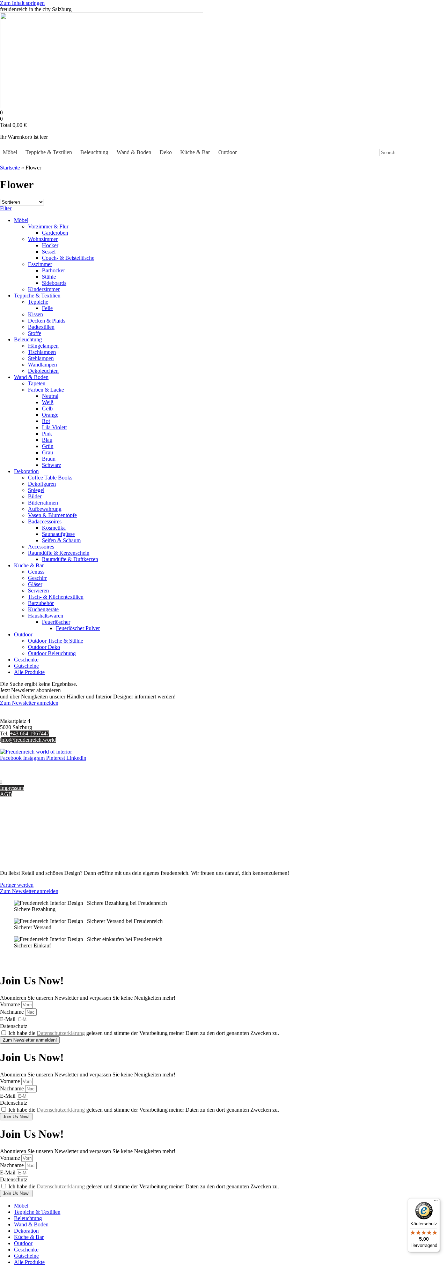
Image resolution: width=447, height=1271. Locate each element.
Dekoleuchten (43, 371)
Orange (50, 415)
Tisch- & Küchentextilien (55, 597)
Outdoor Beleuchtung (52, 653)
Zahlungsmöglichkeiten (26, 830)
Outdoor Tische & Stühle (55, 641)
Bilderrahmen (43, 503)
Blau (47, 440)
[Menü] (436, 1202)
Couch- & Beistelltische (68, 258)
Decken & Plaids (46, 321)
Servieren (38, 590)
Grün (47, 446)
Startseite (10, 168)
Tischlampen (42, 352)
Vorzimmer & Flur (48, 226)
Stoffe (34, 333)
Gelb (47, 408)
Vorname (10, 1004)
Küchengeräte (43, 609)
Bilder (35, 496)
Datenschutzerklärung (61, 1033)
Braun (49, 459)
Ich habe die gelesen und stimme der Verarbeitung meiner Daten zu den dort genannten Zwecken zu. (143, 1033)
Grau (47, 452)
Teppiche (38, 302)
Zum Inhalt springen (22, 3)
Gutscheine (26, 666)
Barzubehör (41, 603)
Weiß (47, 402)
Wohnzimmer (43, 239)
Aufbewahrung (44, 509)
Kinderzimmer (44, 289)
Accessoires (41, 547)
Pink (47, 434)
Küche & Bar (195, 152)
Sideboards (54, 283)
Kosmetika (54, 528)
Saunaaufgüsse (58, 534)
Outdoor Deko (44, 647)
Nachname (12, 1012)
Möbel (10, 152)
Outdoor (227, 152)
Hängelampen (43, 346)
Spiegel (36, 490)
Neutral (50, 396)
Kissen (35, 314)
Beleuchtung (94, 152)
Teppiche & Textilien (48, 152)
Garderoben (55, 233)
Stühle (49, 277)
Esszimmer (40, 264)
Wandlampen (42, 365)
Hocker (50, 245)
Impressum (12, 788)
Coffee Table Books (50, 478)
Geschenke (26, 660)
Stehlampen (41, 358)
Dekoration (26, 471)
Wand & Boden (134, 152)
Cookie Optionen (19, 843)
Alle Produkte (29, 672)
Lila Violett (54, 427)
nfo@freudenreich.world (28, 740)
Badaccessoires (44, 521)
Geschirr (37, 578)
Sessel (49, 252)
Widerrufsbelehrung (22, 837)
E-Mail (8, 1019)
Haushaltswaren (45, 616)
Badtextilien (41, 327)
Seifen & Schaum (61, 540)
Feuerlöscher (56, 622)
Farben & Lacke (46, 390)
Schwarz (51, 465)
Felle (47, 308)
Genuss (36, 572)
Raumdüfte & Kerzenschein (58, 553)
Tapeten (36, 383)
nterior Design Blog (23, 782)
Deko (166, 152)
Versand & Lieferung (23, 824)
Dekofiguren (42, 484)
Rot (46, 421)
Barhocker (53, 270)
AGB (6, 794)
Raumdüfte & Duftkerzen (70, 559)
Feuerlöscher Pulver (78, 628)
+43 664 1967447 (29, 733)
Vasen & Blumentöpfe (52, 515)
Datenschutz (13, 849)
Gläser (35, 584)
